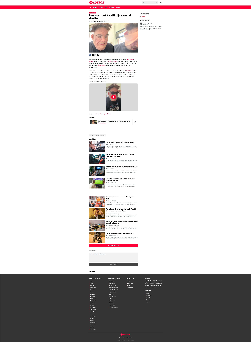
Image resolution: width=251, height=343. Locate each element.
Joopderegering (147, 23)
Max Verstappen (93, 309)
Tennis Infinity (130, 287)
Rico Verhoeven (93, 322)
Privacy (120, 337)
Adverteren (148, 297)
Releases (101, 7)
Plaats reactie (113, 264)
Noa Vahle (92, 318)
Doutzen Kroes (93, 287)
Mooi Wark (129, 70)
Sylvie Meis (92, 327)
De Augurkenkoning (112, 285)
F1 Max (128, 285)
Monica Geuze (93, 314)
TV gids (110, 298)
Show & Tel (111, 7)
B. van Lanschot (97, 21)
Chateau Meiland (112, 283)
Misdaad (118, 7)
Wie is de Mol (111, 303)
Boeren (97, 135)
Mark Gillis (92, 305)
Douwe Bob (92, 289)
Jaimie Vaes (92, 296)
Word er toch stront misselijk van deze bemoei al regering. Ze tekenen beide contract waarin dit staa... (150, 28)
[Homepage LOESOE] (111, 2)
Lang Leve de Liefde (112, 292)
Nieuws (95, 7)
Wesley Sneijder (93, 329)
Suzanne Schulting (93, 325)
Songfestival (111, 294)
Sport (106, 7)
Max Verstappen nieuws (113, 307)
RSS (124, 337)
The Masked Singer (112, 296)
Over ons (147, 293)
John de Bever (92, 298)
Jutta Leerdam (93, 303)
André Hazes (92, 285)
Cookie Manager (129, 337)
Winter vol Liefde (112, 305)
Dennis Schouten (113, 61)
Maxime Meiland (93, 311)
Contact (147, 302)
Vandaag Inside (111, 300)
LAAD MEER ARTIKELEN (113, 245)
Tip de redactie (149, 295)
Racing (128, 281)
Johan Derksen (93, 300)
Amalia (91, 283)
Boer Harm (101, 65)
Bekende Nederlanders (95, 278)
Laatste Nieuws (130, 283)
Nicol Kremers (92, 316)
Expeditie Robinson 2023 (113, 287)
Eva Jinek (92, 292)
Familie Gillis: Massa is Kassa (114, 289)
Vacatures (148, 299)
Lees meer (142, 16)
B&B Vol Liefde (111, 281)
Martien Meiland (93, 307)
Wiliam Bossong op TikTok (103, 114)
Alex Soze (92, 281)
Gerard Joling (92, 294)
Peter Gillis (92, 320)
